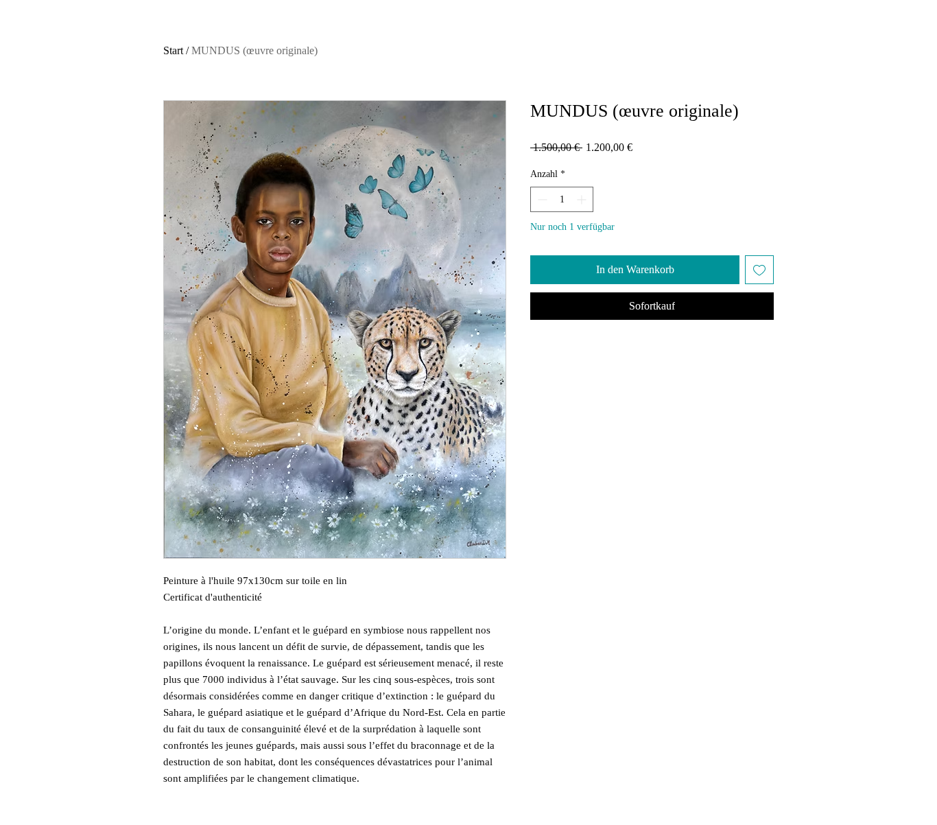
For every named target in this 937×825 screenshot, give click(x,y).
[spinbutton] (561, 199)
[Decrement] (540, 199)
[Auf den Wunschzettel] (759, 269)
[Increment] (582, 199)
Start (173, 50)
